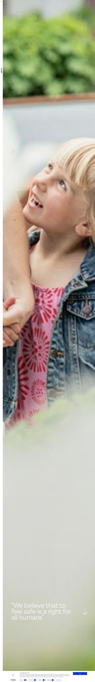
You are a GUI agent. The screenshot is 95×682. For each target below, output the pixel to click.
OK (80, 673)
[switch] (35, 680)
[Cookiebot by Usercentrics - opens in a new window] (13, 680)
